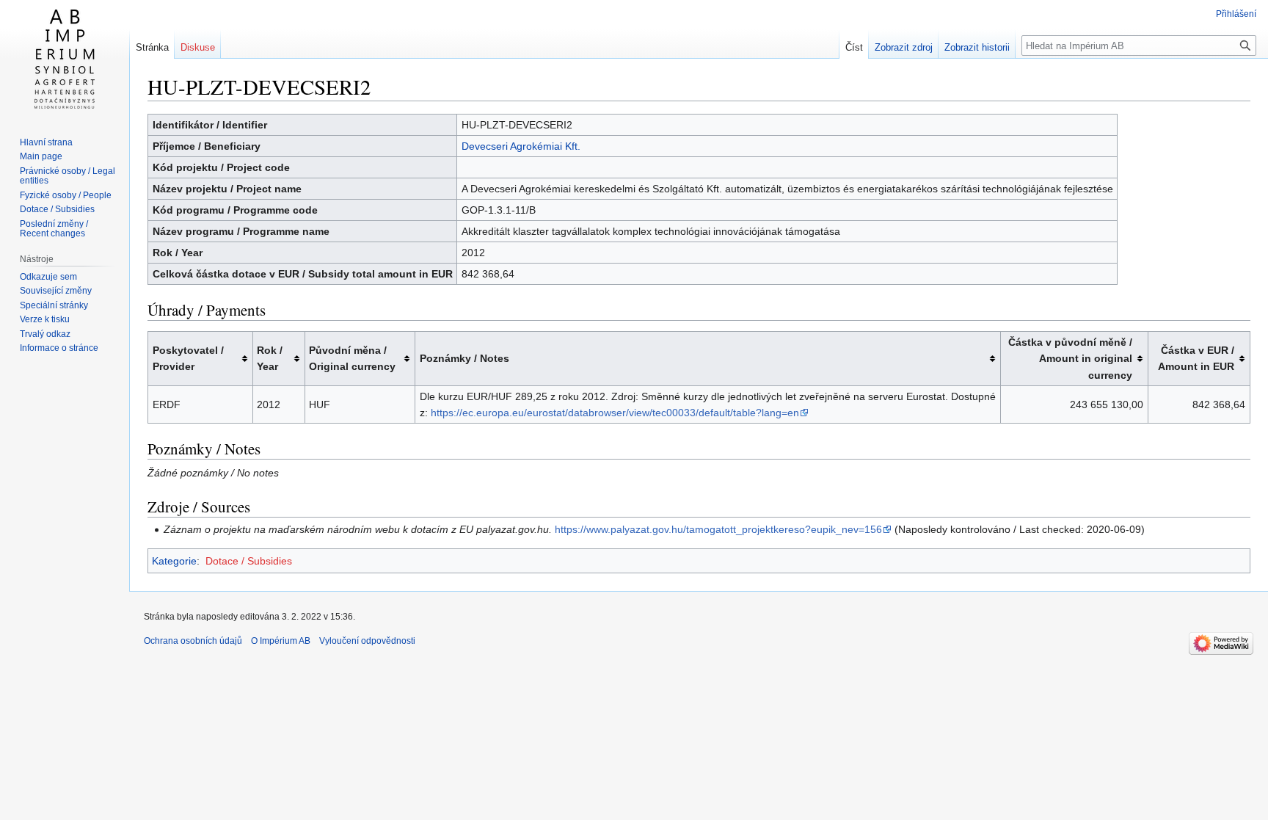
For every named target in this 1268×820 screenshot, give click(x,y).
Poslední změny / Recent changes (54, 229)
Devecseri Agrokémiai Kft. (521, 146)
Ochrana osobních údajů (193, 641)
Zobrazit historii (977, 47)
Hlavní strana (46, 142)
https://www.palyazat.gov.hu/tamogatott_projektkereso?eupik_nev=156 (718, 529)
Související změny (56, 291)
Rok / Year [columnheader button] (270, 358)
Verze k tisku (45, 319)
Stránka (152, 47)
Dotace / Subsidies (248, 561)
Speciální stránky (54, 305)
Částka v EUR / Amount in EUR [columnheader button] (1196, 358)
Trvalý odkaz (45, 334)
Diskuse (198, 47)
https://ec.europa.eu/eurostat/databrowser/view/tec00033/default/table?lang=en (615, 412)
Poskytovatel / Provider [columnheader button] (188, 358)
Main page (41, 156)
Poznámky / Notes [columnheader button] (464, 358)
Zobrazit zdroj (904, 47)
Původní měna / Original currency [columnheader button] (352, 358)
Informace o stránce (59, 348)
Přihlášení (1236, 14)
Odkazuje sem (48, 277)
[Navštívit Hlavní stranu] (64, 58)
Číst (854, 47)
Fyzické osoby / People (66, 195)
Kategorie (174, 561)
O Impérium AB (280, 641)
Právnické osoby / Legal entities (67, 176)
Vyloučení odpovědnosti (367, 641)
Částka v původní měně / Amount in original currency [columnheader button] (1070, 358)
